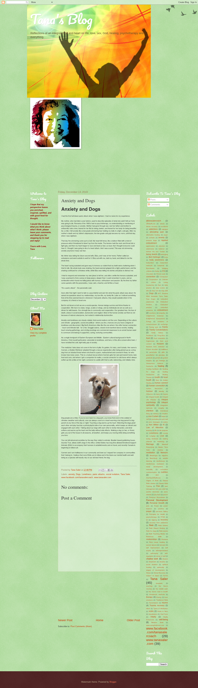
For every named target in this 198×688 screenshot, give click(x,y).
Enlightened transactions (155, 318)
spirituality (160, 567)
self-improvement (162, 550)
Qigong (154, 520)
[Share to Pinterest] (111, 470)
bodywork (160, 265)
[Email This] (100, 470)
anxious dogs (151, 240)
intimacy (156, 413)
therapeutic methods (157, 594)
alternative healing (153, 235)
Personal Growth (157, 503)
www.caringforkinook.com (155, 625)
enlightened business (155, 316)
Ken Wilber (154, 425)
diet (147, 291)
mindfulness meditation (155, 464)
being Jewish (151, 254)
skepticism (152, 562)
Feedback (149, 335)
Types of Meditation (160, 608)
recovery (164, 520)
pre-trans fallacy (162, 511)
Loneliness (86, 474)
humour (149, 391)
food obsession (159, 338)
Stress (148, 573)
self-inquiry (154, 553)
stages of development (155, 570)
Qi (147, 520)
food (148, 338)
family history (157, 333)
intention (149, 411)
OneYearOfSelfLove (153, 478)
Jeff (147, 419)
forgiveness (150, 341)
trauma (165, 603)
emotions (152, 313)
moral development (154, 467)
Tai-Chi (165, 576)
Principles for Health (157, 514)
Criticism (165, 279)
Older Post (133, 620)
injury (158, 394)
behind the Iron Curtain (155, 251)
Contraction (164, 277)
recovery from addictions (158, 522)
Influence (149, 394)
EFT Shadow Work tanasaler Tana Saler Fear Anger (157, 296)
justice (165, 422)
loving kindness (152, 439)
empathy (162, 313)
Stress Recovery (160, 573)
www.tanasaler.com (102, 477)
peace (165, 494)
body (166, 257)
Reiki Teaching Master (157, 534)
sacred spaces (151, 545)
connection (150, 277)
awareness (150, 249)
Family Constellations (158, 330)
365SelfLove (150, 224)
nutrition (164, 472)
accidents (164, 226)
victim (151, 611)
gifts (163, 352)
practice (161, 509)
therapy (149, 597)
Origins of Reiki (152, 480)
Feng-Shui (161, 335)
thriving (158, 597)
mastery (160, 450)
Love (162, 436)
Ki (164, 425)
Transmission (153, 603)
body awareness (156, 260)
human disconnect (154, 388)
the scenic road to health (158, 591)
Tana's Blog (61, 19)
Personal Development (157, 500)
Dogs (78, 474)
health (157, 377)
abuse (162, 224)
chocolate (149, 274)
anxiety (71, 474)
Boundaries (150, 268)
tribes (148, 608)
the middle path (162, 589)
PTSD (163, 517)
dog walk (164, 291)
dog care (155, 291)
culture (153, 282)
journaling (155, 419)
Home (99, 620)
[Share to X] (106, 470)
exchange (164, 324)
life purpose (163, 430)
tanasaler (159, 583)
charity (157, 271)
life (156, 430)
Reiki (151, 525)
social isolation (112, 474)
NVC (157, 475)
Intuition (165, 413)
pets (147, 506)
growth (157, 358)
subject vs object (152, 576)
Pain (158, 486)
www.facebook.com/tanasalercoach (77, 477)
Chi (163, 271)
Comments (155, 204)
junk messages (154, 422)
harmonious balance (154, 363)
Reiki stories (163, 531)
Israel (164, 416)
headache (149, 366)
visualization (153, 614)
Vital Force (164, 614)
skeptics (162, 562)
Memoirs (164, 453)
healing (161, 366)
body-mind (150, 263)
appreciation (150, 246)
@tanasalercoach (153, 221)
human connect (161, 383)
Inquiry (165, 394)
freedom (160, 344)
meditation (150, 453)
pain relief (162, 489)
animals (152, 237)
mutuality (149, 469)
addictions (153, 229)
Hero (157, 380)
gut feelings (160, 360)
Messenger (154, 455)
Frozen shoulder (152, 349)
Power (156, 506)
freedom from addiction (155, 346)
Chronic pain (160, 274)
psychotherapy (151, 517)
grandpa (162, 355)
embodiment (162, 310)
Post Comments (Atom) (81, 626)
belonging (164, 254)
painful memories (152, 492)
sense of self (161, 556)
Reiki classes (163, 525)
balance (161, 249)
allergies (165, 229)
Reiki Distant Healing (157, 528)
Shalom (165, 559)
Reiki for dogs (151, 531)
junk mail (165, 419)
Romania (164, 539)
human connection (157, 386)
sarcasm (163, 545)
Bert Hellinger (155, 257)
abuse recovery (151, 226)
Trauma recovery (157, 605)
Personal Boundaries (157, 497)
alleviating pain (157, 232)
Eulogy (148, 321)
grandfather (150, 355)
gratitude (149, 358)
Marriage (150, 444)
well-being (163, 619)
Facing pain (153, 327)
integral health (154, 397)
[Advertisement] (45, 169)
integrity (161, 408)
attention (162, 246)
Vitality (153, 617)
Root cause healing (157, 542)
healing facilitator (152, 369)
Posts (153, 199)
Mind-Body (153, 458)
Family (165, 327)
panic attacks (99, 474)
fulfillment (164, 349)
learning (149, 430)
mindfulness (160, 461)
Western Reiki (157, 622)
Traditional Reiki (162, 600)
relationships (151, 539)
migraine (165, 455)
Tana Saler (125, 474)
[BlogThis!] (103, 470)
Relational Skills (153, 536)
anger (166, 235)
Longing (152, 436)
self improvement (153, 548)
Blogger (113, 682)
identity (161, 391)
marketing (160, 441)
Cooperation (153, 279)
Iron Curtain (153, 416)
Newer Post (65, 620)
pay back (157, 494)
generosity (153, 352)
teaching (149, 586)
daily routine (160, 288)
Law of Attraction (154, 427)
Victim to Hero (162, 611)
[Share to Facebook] (108, 470)
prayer (149, 511)
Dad (159, 285)
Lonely (165, 433)
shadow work (152, 559)
